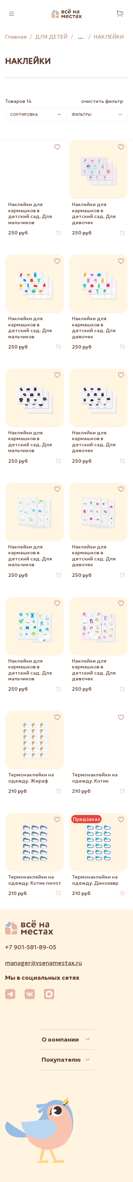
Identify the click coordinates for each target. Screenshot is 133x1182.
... (80, 36)
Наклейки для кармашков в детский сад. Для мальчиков (30, 213)
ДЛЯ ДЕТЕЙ (51, 36)
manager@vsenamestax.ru (43, 963)
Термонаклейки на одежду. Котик (95, 778)
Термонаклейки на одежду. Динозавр (95, 880)
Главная (16, 36)
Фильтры (81, 114)
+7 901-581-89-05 (30, 947)
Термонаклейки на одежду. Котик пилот (34, 880)
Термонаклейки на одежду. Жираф (31, 778)
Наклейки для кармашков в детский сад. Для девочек (94, 213)
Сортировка (24, 114)
